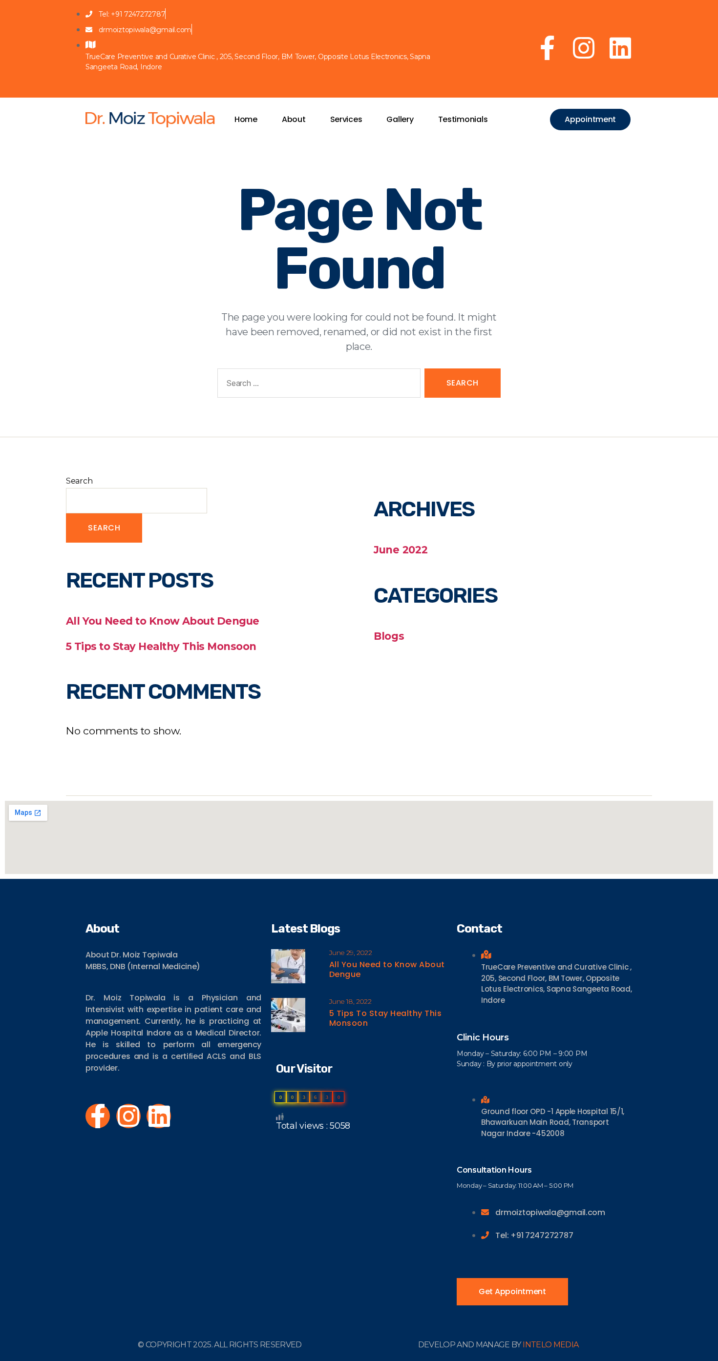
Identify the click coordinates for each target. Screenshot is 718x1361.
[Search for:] (317, 385)
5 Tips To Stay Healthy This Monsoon (385, 1018)
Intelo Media (550, 1344)
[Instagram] (583, 48)
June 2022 (401, 550)
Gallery (399, 119)
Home (245, 119)
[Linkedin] (620, 48)
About (294, 119)
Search (79, 481)
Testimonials (463, 119)
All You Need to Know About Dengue (162, 621)
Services (346, 119)
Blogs (389, 636)
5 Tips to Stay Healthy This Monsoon (161, 646)
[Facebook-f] (547, 48)
